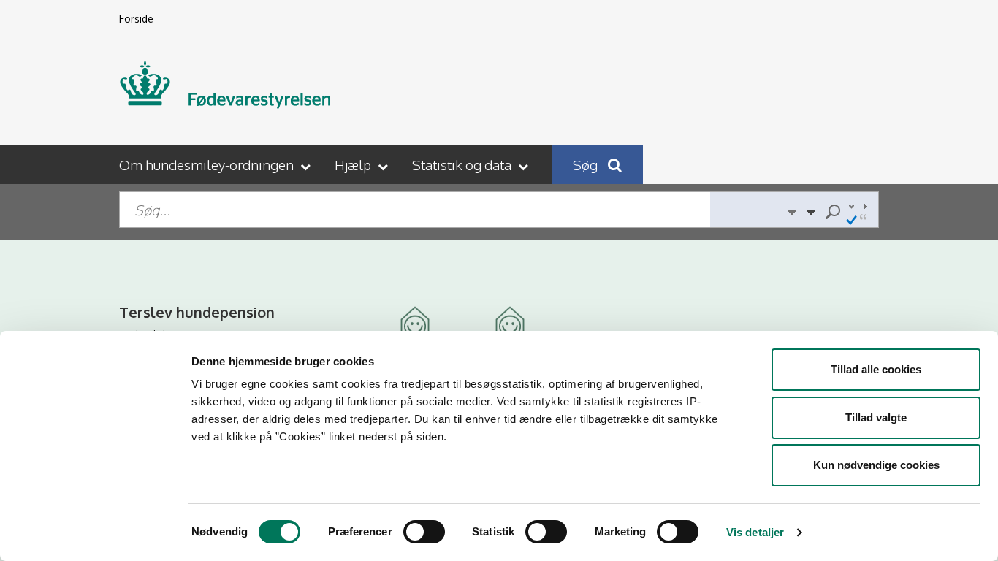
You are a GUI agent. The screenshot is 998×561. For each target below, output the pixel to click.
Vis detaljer (755, 532)
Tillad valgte (876, 417)
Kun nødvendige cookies (876, 465)
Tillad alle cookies (876, 369)
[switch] (424, 531)
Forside (136, 18)
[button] (216, 164)
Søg (587, 164)
